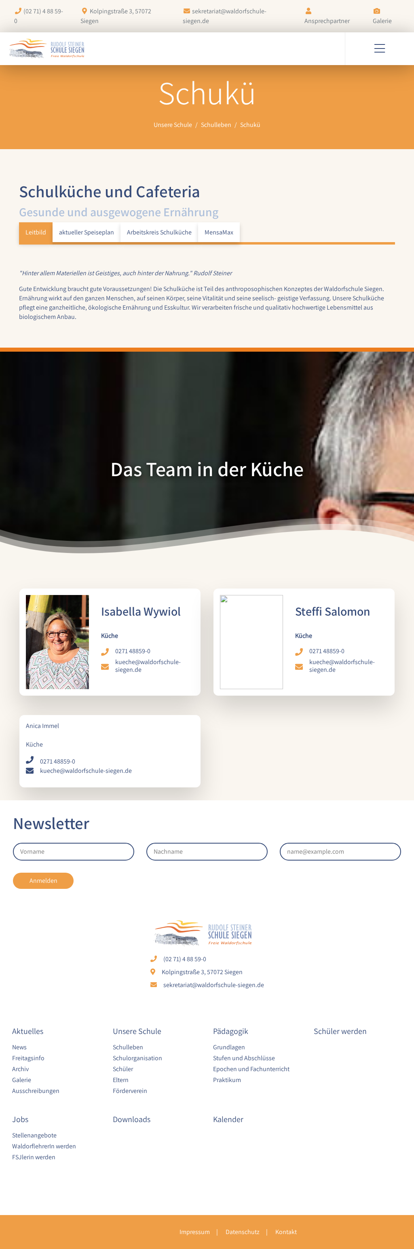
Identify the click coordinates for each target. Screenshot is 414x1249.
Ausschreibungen (35, 1091)
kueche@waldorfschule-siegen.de (148, 666)
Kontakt (286, 1232)
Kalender (228, 1119)
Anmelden (43, 880)
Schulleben (128, 1047)
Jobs (20, 1119)
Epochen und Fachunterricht (251, 1069)
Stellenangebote (34, 1135)
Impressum (195, 1232)
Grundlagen (229, 1047)
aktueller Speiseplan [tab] (86, 232)
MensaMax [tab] (219, 232)
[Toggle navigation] (379, 48)
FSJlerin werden (33, 1157)
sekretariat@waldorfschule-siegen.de (213, 985)
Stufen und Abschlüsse (244, 1058)
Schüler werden (340, 1031)
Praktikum (227, 1080)
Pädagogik (230, 1031)
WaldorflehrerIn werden (44, 1146)
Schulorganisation (137, 1058)
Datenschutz (243, 1232)
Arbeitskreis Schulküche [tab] (159, 232)
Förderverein (130, 1091)
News (19, 1047)
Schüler (123, 1069)
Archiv (20, 1069)
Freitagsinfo (28, 1058)
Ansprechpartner (327, 21)
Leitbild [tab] (35, 232)
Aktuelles (27, 1031)
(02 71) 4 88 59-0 (184, 959)
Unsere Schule (137, 1031)
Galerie (382, 21)
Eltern (121, 1080)
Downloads (131, 1119)
